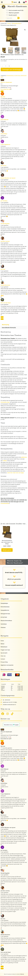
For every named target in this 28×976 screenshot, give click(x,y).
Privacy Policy (4, 662)
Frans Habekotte (5, 144)
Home (9, 23)
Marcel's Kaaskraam (6, 82)
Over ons (3, 656)
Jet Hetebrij (4, 201)
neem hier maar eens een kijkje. (15, 472)
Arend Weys (4, 133)
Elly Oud (3, 97)
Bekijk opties (7, 550)
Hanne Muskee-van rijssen (8, 178)
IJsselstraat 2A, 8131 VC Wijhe (10, 702)
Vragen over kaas (5, 650)
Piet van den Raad (6, 303)
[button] (25, 30)
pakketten (24, 457)
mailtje (5, 460)
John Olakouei (4, 119)
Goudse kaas (17, 75)
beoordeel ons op (5, 89)
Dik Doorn (3, 165)
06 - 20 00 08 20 (6, 700)
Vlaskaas (3, 627)
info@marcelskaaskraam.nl (9, 704)
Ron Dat (3, 269)
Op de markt (4, 653)
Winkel (2, 644)
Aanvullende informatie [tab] (9, 327)
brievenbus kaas (5, 402)
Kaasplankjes (4, 603)
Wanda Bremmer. (5, 285)
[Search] (18, 18)
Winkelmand (4, 647)
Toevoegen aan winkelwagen (11, 69)
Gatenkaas (4, 624)
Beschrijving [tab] (5, 324)
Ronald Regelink (5, 223)
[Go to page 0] (2, 319)
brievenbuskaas (5, 503)
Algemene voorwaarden (7, 665)
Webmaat (22, 974)
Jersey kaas (4, 617)
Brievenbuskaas (16, 23)
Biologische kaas (5, 613)
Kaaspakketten (5, 610)
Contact (3, 659)
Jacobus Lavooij (5, 241)
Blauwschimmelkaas (6, 620)
